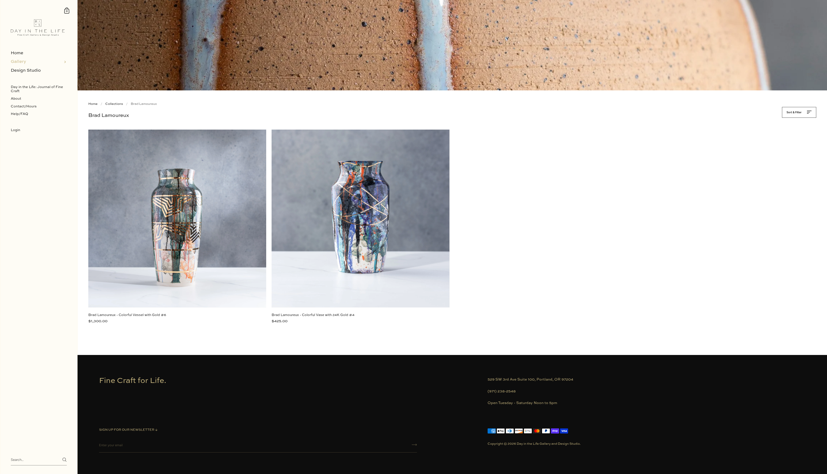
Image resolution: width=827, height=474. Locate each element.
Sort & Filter (794, 112)
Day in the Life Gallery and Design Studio (548, 443)
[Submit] (414, 446)
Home (93, 103)
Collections (114, 103)
